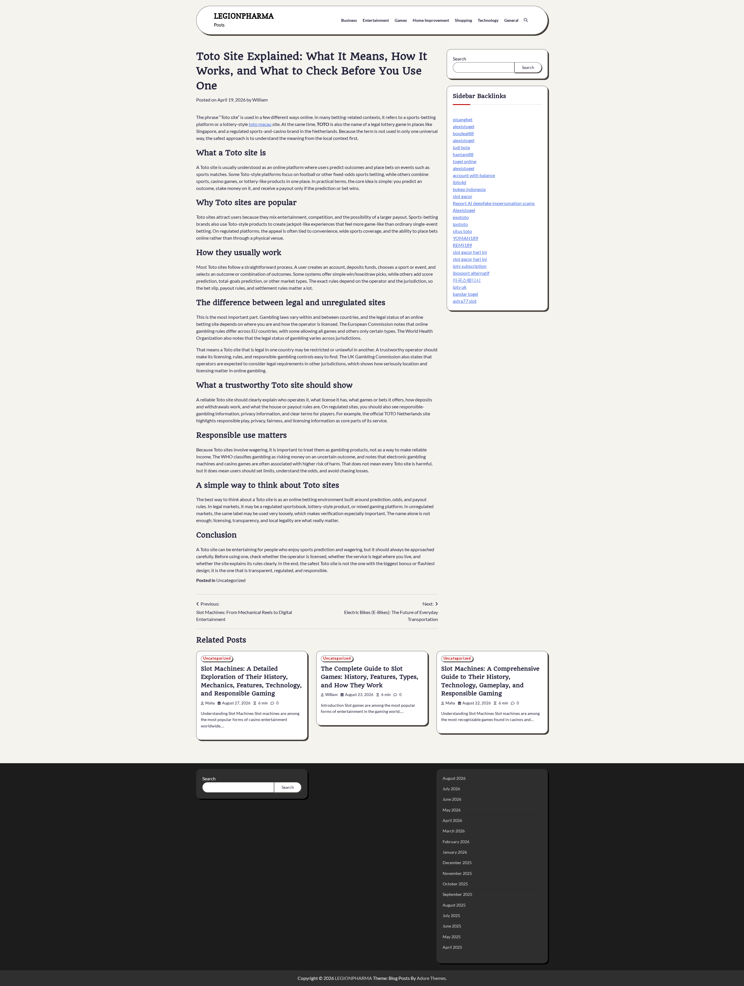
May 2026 (452, 809)
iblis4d (459, 182)
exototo (461, 217)
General (511, 20)
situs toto (462, 231)
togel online (464, 161)
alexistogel (463, 126)
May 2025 (452, 936)
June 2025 (452, 925)
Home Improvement (431, 20)
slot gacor (462, 196)
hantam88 (463, 154)
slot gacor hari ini (470, 252)
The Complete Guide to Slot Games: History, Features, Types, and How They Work (369, 677)
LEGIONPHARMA (243, 15)
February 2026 (456, 841)
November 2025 (457, 873)
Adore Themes (431, 978)
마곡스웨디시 (467, 280)
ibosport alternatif (471, 273)
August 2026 (454, 778)
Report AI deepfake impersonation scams (494, 203)
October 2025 (455, 883)
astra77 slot (465, 301)
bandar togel (465, 294)
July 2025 (451, 915)
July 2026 (451, 788)
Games (401, 20)
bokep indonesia (469, 189)
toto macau (260, 124)
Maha (210, 703)
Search (459, 58)
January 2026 (455, 852)
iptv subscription (470, 266)
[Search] (525, 20)
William (260, 99)
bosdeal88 (463, 133)
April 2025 (452, 947)
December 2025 (457, 862)
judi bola (461, 147)
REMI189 (462, 245)
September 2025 (457, 894)
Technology (488, 20)
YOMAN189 (465, 238)
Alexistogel (464, 210)
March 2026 (454, 830)
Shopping (463, 20)
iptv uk (459, 287)
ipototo (460, 224)
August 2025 (454, 905)
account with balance (474, 175)
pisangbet (463, 119)
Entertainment (376, 20)
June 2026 (452, 799)
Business (349, 20)
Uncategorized (231, 580)
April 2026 (452, 820)
